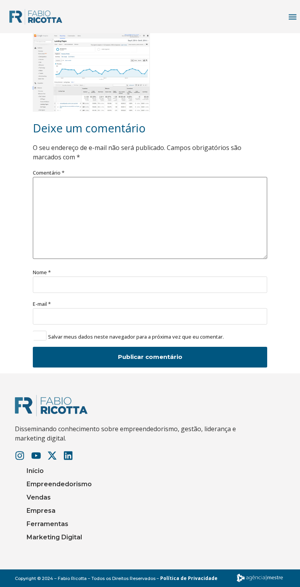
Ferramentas (47, 524)
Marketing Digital (54, 537)
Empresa (41, 510)
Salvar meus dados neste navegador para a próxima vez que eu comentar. (136, 337)
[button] (292, 16)
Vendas (39, 497)
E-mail (42, 304)
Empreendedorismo (59, 484)
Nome (42, 272)
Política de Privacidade (189, 578)
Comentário (48, 172)
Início (35, 471)
